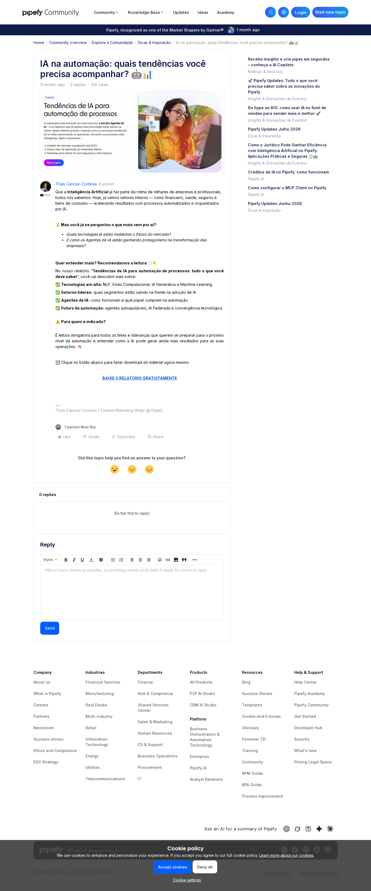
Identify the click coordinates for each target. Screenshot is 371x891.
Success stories (48, 739)
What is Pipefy (47, 693)
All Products (201, 682)
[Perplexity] (308, 829)
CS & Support (150, 744)
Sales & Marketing (155, 721)
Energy (92, 756)
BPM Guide (252, 773)
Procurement (150, 767)
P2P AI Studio (202, 693)
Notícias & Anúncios (265, 71)
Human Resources (155, 733)
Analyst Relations (206, 779)
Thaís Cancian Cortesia (76, 184)
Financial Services (103, 682)
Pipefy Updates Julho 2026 (274, 129)
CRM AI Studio (203, 705)
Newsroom (43, 727)
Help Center (305, 682)
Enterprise (199, 756)
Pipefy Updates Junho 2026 (275, 203)
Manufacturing (100, 693)
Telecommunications (105, 778)
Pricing (301, 762)
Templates (252, 705)
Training (250, 750)
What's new (305, 750)
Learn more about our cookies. (286, 855)
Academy (225, 12)
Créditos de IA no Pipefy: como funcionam (288, 172)
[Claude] (330, 829)
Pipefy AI (256, 178)
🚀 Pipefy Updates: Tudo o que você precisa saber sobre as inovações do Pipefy (284, 86)
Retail (91, 727)
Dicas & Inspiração (154, 42)
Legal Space (320, 762)
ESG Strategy (45, 762)
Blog (246, 682)
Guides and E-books (261, 716)
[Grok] (297, 829)
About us (41, 682)
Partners (41, 716)
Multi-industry (99, 716)
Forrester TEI (254, 739)
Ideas (203, 12)
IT (140, 778)
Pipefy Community (311, 705)
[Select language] (283, 12)
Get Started (305, 716)
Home (38, 42)
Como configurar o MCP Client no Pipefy (287, 187)
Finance (145, 682)
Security (302, 739)
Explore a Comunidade (112, 42)
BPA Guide (252, 784)
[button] (330, 12)
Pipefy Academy (309, 693)
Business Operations (157, 756)
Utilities (93, 767)
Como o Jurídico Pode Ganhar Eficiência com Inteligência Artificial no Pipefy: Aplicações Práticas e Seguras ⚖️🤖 (287, 151)
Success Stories (257, 693)
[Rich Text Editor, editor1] (132, 592)
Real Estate (96, 705)
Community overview (68, 42)
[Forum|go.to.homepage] (56, 12)
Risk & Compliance (155, 693)
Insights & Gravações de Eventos (277, 98)
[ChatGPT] (286, 829)
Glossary (250, 727)
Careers (40, 705)
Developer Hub (308, 727)
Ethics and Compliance (55, 750)
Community (252, 762)
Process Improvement (262, 796)
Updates (181, 12)
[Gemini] (319, 829)
